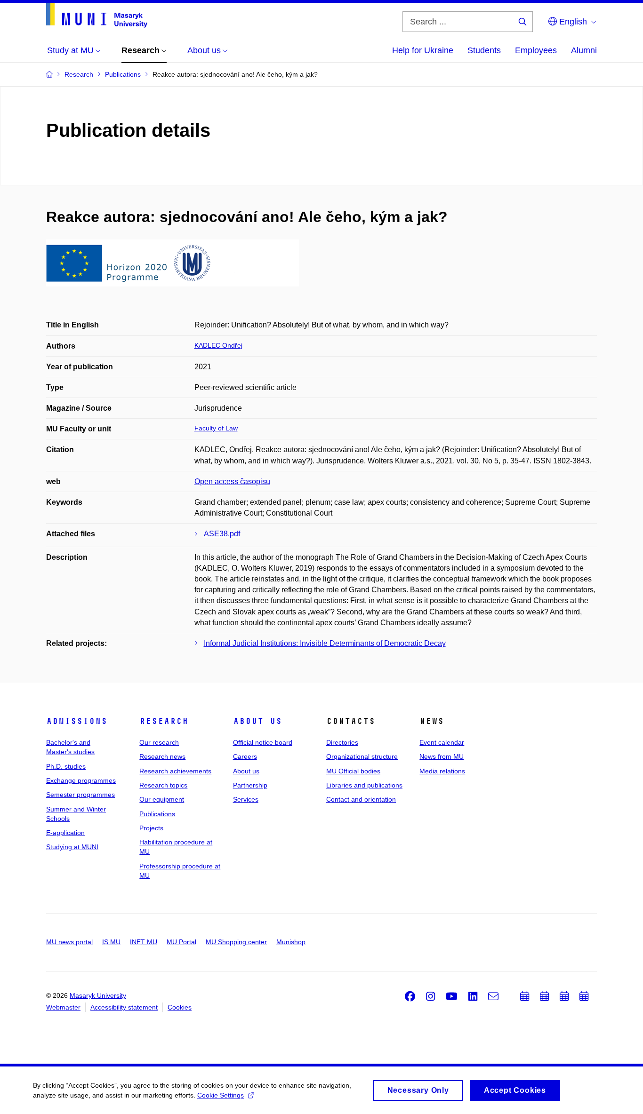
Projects (151, 828)
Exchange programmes (81, 780)
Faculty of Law (216, 428)
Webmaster (63, 1007)
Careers (245, 756)
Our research (159, 742)
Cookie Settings (220, 1095)
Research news (162, 756)
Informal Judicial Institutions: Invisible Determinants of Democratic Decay (325, 643)
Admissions (76, 721)
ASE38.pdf (222, 534)
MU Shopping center (236, 942)
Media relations (442, 771)
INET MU (143, 942)
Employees (536, 50)
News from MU (441, 756)
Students (484, 50)
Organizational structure (362, 756)
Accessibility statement (124, 1007)
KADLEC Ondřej (218, 345)
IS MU (111, 942)
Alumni (584, 50)
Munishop (290, 942)
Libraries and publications (364, 785)
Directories (342, 742)
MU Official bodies (353, 771)
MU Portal (181, 942)
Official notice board (262, 742)
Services (245, 799)
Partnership (250, 785)
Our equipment (161, 799)
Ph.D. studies (66, 766)
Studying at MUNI (72, 847)
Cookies (180, 1007)
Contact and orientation (361, 799)
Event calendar (441, 742)
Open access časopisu (232, 481)
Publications (157, 814)
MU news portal (69, 942)
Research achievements (175, 771)
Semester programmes (80, 794)
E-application (65, 832)
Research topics (163, 785)
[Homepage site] (96, 15)
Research (163, 721)
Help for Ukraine (422, 50)
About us (257, 721)
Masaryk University (98, 995)
